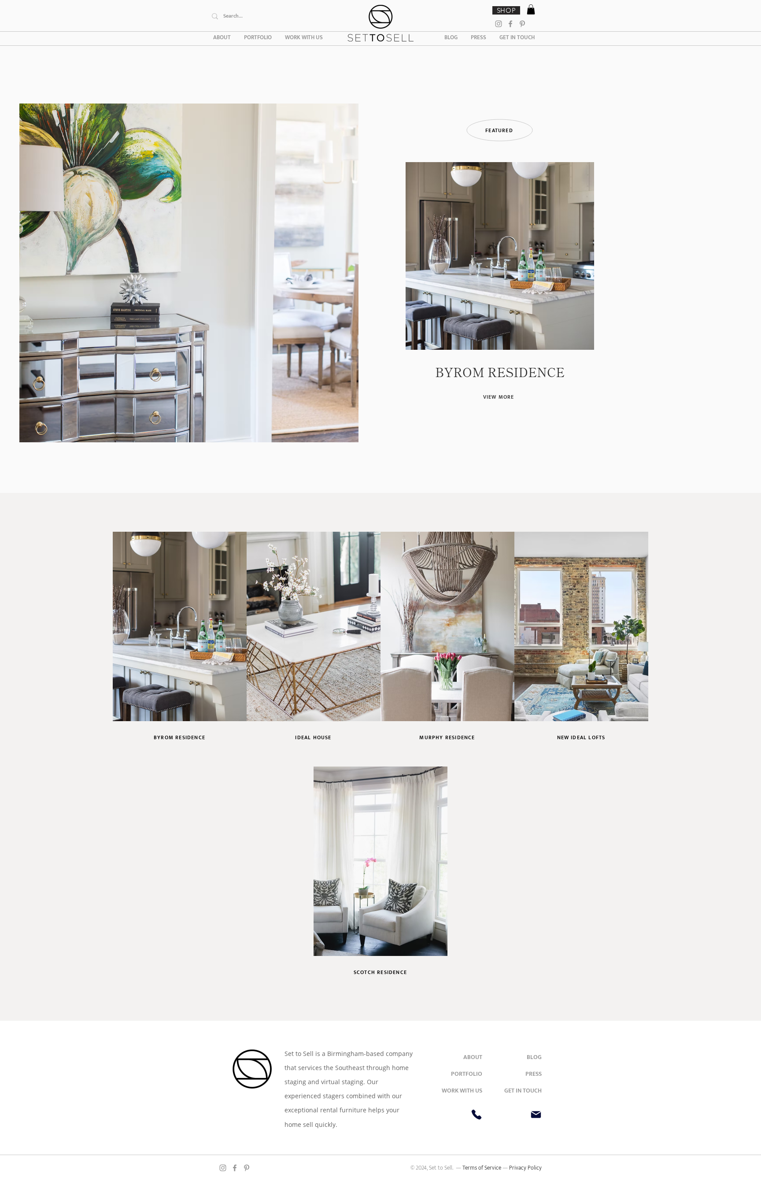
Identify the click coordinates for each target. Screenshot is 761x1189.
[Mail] (536, 1114)
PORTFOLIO (466, 1074)
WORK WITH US (462, 1090)
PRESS (533, 1074)
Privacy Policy (525, 1168)
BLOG (534, 1057)
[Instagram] (498, 23)
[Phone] (476, 1114)
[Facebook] (510, 23)
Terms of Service (482, 1168)
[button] (531, 9)
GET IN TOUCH (523, 1090)
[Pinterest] (522, 23)
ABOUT (472, 1057)
